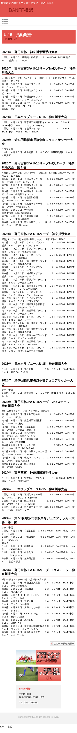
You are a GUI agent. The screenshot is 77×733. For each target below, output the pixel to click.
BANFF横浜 (38, 10)
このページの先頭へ (63, 643)
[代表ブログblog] (38, 674)
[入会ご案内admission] (38, 657)
